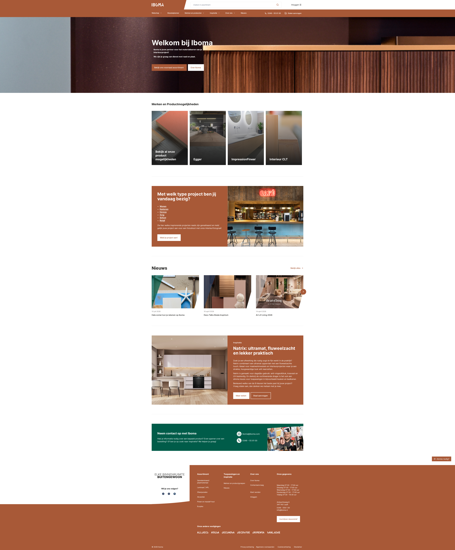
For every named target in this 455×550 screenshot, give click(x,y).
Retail (162, 220)
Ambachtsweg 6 (283, 502)
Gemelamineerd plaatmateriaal (203, 481)
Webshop (155, 13)
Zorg (162, 215)
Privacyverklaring (247, 547)
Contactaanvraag (257, 485)
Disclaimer (298, 547)
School (163, 218)
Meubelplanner (173, 13)
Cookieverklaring (284, 547)
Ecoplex (200, 506)
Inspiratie (213, 13)
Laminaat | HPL (203, 487)
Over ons (228, 13)
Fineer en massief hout (206, 502)
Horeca (163, 212)
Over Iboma (254, 480)
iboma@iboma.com (251, 434)
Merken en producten (193, 13)
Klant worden (255, 492)
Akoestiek (201, 497)
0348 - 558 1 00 (283, 508)
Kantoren (164, 209)
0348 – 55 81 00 (249, 440)
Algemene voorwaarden (265, 547)
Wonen (163, 206)
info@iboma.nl (282, 510)
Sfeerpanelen (202, 492)
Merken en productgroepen (234, 483)
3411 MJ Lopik (282, 504)
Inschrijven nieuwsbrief (288, 519)
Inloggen (295, 5)
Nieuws (244, 13)
